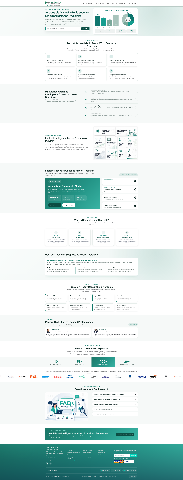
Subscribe (133, 455)
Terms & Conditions (86, 476)
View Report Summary (54, 205)
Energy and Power (111, 154)
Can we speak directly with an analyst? (104, 414)
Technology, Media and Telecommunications (111, 142)
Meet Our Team (133, 324)
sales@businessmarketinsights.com (56, 460)
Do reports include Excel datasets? (103, 409)
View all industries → (72, 460)
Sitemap (114, 476)
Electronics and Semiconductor (104, 131)
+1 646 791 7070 (51, 457)
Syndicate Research (87, 450)
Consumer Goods (122, 153)
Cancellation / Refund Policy (105, 476)
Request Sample (69, 205)
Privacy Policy (95, 476)
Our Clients (100, 454)
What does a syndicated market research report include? (109, 394)
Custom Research (87, 452)
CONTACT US (132, 3)
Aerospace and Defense (99, 153)
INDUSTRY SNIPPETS (111, 3)
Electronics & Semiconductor (73, 452)
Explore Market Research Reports (129, 174)
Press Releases (86, 454)
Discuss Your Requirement (125, 434)
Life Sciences (132, 153)
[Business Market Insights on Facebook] (47, 463)
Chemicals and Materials (122, 142)
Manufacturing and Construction (126, 131)
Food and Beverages (132, 142)
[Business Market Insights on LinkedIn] (50, 463)
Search (85, 28)
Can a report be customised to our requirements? (107, 399)
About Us (100, 450)
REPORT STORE (100, 3)
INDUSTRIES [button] (89, 3)
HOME (82, 3)
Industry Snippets (87, 457)
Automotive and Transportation (99, 141)
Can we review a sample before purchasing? (106, 404)
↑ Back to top (133, 476)
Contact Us (101, 457)
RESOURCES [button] (122, 3)
